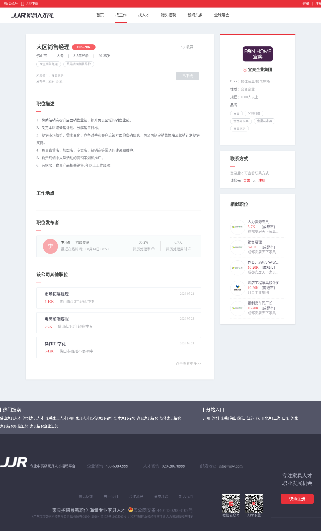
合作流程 (136, 496)
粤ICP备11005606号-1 (115, 516)
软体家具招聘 (170, 418)
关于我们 (111, 496)
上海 (276, 418)
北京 (268, 418)
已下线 (187, 76)
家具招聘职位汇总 (14, 426)
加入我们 (186, 496)
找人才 (143, 15)
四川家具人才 (79, 418)
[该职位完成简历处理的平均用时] (189, 248)
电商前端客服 (57, 319)
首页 (100, 15)
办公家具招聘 (147, 418)
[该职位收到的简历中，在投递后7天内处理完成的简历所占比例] (152, 248)
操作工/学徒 (55, 344)
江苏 (250, 418)
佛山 (232, 418)
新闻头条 (195, 15)
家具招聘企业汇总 (44, 426)
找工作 (121, 15)
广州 (206, 418)
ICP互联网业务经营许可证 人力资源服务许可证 (161, 516)
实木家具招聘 (124, 418)
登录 (305, 4)
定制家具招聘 (101, 418)
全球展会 (221, 15)
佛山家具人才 (10, 418)
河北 (294, 418)
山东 (285, 418)
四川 (259, 418)
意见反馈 (86, 496)
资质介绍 (161, 496)
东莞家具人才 (56, 418)
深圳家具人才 (33, 418)
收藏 (189, 47)
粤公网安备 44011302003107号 (163, 510)
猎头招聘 (168, 15)
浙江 (241, 418)
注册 (261, 180)
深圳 (215, 418)
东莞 (224, 418)
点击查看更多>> (188, 363)
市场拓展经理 (57, 294)
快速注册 (297, 499)
